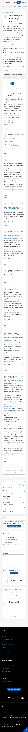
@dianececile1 (18, 287)
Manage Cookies (18, 721)
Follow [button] (22, 485)
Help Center (4, 650)
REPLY (5, 127)
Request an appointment (14, 526)
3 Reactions (5, 70)
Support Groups (11, 6)
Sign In (24, 2)
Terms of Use (4, 721)
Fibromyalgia (6, 502)
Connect (7, 2)
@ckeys (14, 159)
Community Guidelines (6, 644)
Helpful (8, 68)
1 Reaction (6, 124)
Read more (14, 573)
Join (19, 2)
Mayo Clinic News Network (7, 681)
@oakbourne (17, 134)
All (24, 482)
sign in (11, 470)
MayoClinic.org (5, 712)
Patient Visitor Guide (6, 671)
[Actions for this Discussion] (24, 67)
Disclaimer (4, 647)
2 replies (6, 327)
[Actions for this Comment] (23, 121)
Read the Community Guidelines (11, 544)
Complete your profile (14, 595)
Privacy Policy (11, 721)
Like (4, 68)
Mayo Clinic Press (5, 668)
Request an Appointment (14, 689)
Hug (11, 68)
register (16, 470)
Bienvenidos (14, 616)
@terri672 (16, 203)
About (3, 633)
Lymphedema (6, 496)
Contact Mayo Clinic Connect (7, 652)
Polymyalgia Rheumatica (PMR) (11, 485)
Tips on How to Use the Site (14, 582)
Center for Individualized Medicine (8, 665)
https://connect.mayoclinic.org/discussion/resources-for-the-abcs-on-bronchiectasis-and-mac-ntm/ (14, 412)
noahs (14, 23)
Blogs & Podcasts (22, 6)
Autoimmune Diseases (8, 12)
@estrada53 (17, 93)
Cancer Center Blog (5, 663)
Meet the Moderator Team (7, 639)
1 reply (5, 129)
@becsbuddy (11, 334)
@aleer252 (16, 231)
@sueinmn (21, 376)
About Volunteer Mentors (7, 641)
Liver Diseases (6, 490)
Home (3, 6)
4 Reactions (6, 458)
